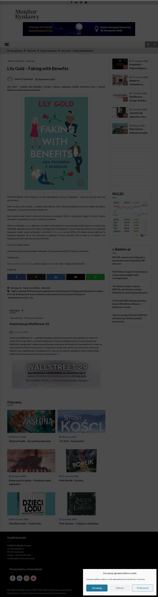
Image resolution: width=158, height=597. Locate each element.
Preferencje (142, 588)
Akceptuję (97, 588)
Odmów (120, 588)
